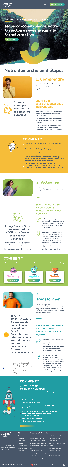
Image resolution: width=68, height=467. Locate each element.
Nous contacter (22, 445)
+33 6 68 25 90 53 (7, 445)
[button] (44, 4)
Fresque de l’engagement (37, 441)
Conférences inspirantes (37, 438)
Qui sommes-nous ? (23, 436)
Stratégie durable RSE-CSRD (38, 450)
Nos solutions (21, 441)
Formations (33, 436)
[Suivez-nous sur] (64, 464)
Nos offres (21, 443)
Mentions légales (23, 448)
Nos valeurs (21, 438)
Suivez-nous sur (57, 465)
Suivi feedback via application (38, 443)
